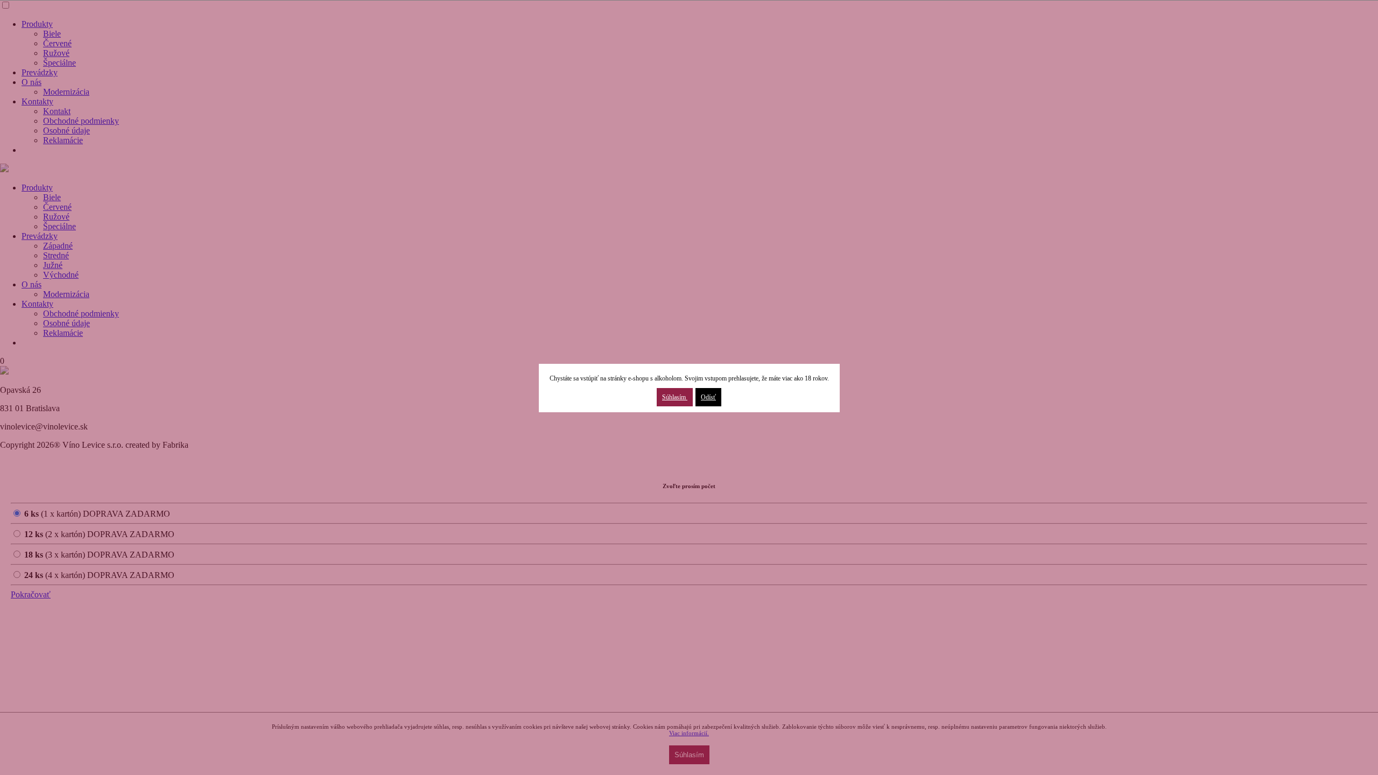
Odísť (708, 397)
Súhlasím (674, 397)
